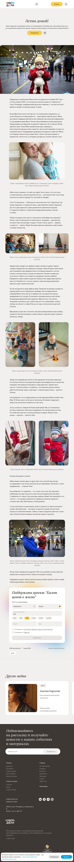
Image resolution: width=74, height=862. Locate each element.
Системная (9, 769)
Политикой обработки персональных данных (38, 629)
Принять (66, 857)
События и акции (11, 781)
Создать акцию (11, 771)
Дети (43, 685)
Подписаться (51, 751)
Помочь (56, 4)
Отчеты (42, 779)
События (9, 784)
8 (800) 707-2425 (11, 802)
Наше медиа (43, 786)
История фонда (44, 766)
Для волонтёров (11, 776)
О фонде (42, 763)
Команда (42, 769)
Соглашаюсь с (33, 629)
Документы (43, 774)
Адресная (9, 766)
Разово (41, 606)
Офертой (27, 632)
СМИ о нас (43, 781)
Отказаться (54, 857)
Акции (8, 787)
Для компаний (10, 774)
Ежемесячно (17, 606)
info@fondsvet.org (12, 799)
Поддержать (34, 33)
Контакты (43, 771)
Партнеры (43, 776)
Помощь (9, 763)
